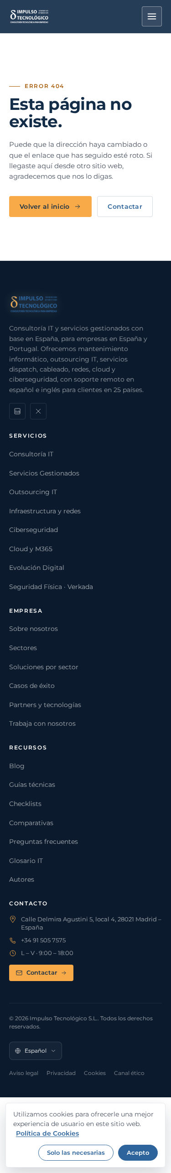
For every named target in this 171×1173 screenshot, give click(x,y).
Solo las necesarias (76, 1152)
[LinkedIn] (17, 411)
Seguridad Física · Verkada (51, 587)
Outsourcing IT (33, 492)
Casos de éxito (32, 686)
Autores (21, 879)
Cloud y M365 (30, 549)
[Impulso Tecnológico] (29, 16)
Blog (17, 766)
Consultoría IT (31, 454)
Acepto (138, 1152)
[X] (38, 411)
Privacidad (61, 1073)
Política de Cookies (47, 1133)
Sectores (23, 648)
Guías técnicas (32, 784)
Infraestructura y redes (45, 511)
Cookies (95, 1073)
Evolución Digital (36, 567)
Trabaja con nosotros (42, 723)
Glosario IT (26, 861)
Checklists (25, 804)
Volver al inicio (44, 206)
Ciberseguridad (33, 530)
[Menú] (152, 16)
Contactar (125, 206)
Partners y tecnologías (45, 705)
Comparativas (31, 823)
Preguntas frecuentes (43, 841)
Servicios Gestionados (44, 473)
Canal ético (129, 1073)
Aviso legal (23, 1073)
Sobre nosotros (33, 629)
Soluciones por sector (43, 667)
